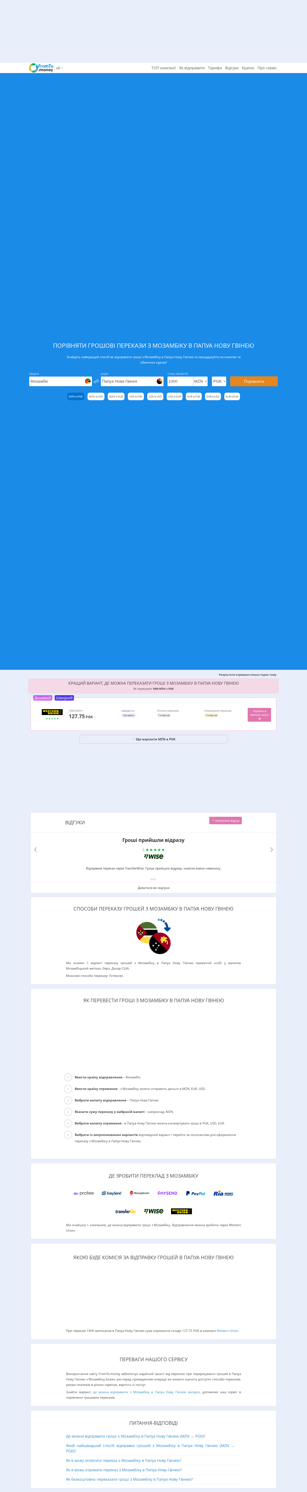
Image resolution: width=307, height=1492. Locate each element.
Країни (248, 67)
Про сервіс (267, 67)
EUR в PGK (193, 396)
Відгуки (231, 67)
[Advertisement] (153, 29)
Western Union (227, 1331)
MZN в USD (96, 396)
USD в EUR (174, 396)
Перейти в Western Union (259, 713)
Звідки (34, 374)
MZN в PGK (76, 396)
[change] (96, 381)
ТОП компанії (163, 67)
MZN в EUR (116, 396)
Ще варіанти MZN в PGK (155, 739)
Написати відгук (227, 820)
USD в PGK (135, 396)
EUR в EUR (232, 396)
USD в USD (155, 396)
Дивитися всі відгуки (154, 888)
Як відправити (192, 67)
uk (58, 67)
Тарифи (215, 67)
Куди (104, 374)
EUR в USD (213, 396)
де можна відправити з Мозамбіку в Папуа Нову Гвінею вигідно (146, 1392)
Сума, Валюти (177, 374)
